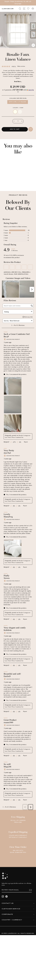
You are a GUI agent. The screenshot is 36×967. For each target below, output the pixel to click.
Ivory (15, 112)
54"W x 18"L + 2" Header (17, 102)
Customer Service (11, 909)
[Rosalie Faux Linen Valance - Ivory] (4, 184)
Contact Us (7, 903)
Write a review (21, 66)
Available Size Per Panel (18, 98)
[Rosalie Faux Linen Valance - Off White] (7, 184)
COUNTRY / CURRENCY (12, 920)
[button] (18, 91)
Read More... (18, 81)
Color (18, 107)
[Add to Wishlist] (30, 129)
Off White (20, 112)
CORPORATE (7, 914)
